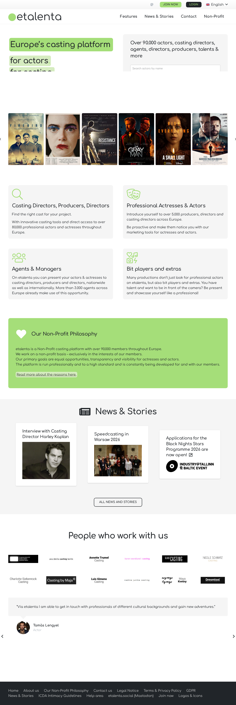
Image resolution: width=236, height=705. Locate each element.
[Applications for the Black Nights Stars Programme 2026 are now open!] (190, 466)
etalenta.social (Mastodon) (131, 696)
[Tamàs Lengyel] (23, 627)
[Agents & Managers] (19, 257)
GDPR (190, 690)
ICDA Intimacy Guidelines (60, 696)
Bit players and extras (154, 269)
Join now (166, 696)
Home (13, 690)
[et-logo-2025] (34, 16)
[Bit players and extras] (132, 257)
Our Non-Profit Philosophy (66, 690)
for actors (30, 60)
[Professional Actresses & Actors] (133, 194)
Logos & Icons (190, 696)
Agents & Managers (36, 269)
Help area (94, 696)
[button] (217, 4)
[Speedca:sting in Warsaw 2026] (118, 460)
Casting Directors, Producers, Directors (60, 205)
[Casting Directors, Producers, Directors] (17, 194)
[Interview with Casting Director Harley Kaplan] (46, 460)
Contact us (102, 690)
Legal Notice (128, 690)
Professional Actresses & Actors (166, 205)
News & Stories (21, 696)
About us (31, 690)
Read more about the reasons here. (46, 374)
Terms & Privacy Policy (162, 690)
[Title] (152, 4)
